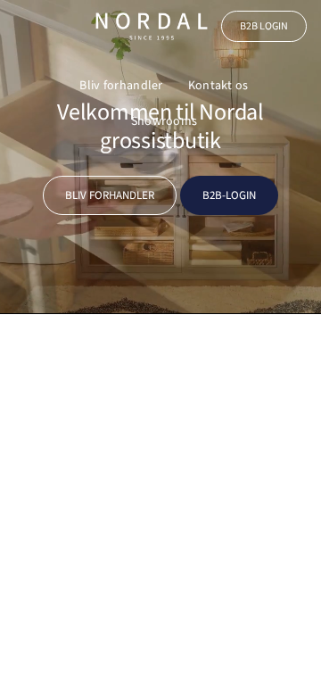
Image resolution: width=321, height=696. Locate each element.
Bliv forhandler (120, 86)
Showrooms (164, 121)
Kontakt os (218, 86)
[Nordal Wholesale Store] (151, 26)
